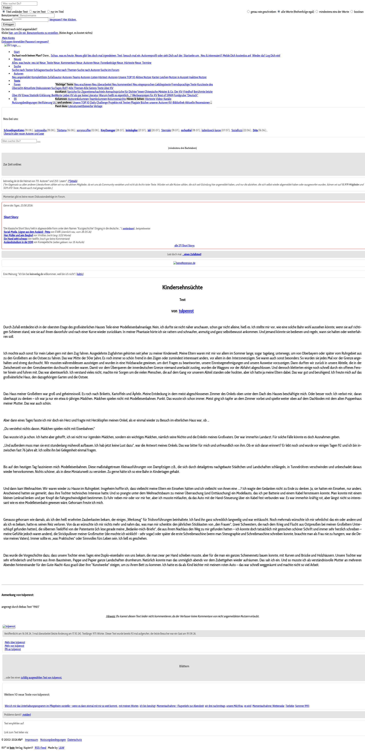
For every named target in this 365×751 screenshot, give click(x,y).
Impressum (31, 740)
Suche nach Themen (65, 70)
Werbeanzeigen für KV (144, 95)
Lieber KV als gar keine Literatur (80, 95)
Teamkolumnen (98, 99)
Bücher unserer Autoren (154, 102)
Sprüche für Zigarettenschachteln (86, 91)
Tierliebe (290, 706)
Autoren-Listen (89, 77)
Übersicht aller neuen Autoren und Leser (24, 133)
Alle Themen (76, 88)
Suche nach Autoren (88, 70)
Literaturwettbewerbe (80, 106)
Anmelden (19, 41)
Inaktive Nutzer (198, 77)
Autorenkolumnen (78, 99)
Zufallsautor (55, 77)
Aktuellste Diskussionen (37, 88)
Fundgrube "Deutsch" (186, 95)
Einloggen (8, 24)
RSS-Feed (40, 747)
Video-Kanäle (163, 99)
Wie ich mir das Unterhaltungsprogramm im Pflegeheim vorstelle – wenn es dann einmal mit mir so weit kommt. (61, 706)
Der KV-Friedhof (183, 91)
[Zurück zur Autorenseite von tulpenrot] (8, 626)
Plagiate (135, 102)
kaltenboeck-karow (211, 130)
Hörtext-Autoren (108, 77)
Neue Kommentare (65, 62)
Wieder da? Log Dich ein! (266, 55)
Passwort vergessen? (37, 41)
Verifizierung (45, 102)
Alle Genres (90, 88)
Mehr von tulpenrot (14, 646)
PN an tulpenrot (13, 649)
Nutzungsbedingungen (24, 102)
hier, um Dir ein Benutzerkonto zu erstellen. (34, 33)
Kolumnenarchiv (117, 99)
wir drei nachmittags (215, 706)
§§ (15, 99)
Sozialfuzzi (237, 130)
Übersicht (17, 88)
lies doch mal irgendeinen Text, (105, 55)
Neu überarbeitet (102, 84)
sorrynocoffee (84, 130)
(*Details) (72, 181)
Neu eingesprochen (144, 84)
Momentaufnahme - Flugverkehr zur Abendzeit (180, 706)
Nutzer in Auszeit (179, 77)
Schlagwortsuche (43, 70)
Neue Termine (143, 62)
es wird (247, 706)
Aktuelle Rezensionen (197, 102)
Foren (17, 84)
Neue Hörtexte (125, 62)
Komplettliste (39, 77)
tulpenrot (186, 310)
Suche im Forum (110, 70)
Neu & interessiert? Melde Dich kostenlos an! (225, 55)
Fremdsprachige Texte (184, 84)
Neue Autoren (84, 62)
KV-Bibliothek (176, 102)
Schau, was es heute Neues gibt (69, 55)
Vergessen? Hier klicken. (62, 19)
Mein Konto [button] (8, 38)
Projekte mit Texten (119, 102)
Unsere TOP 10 (126, 77)
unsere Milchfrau (234, 706)
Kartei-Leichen (160, 77)
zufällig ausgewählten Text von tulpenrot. (41, 677)
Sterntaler (166, 130)
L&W (61, 747)
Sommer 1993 (302, 706)
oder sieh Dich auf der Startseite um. (179, 55)
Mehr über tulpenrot (15, 642)
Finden (6, 7)
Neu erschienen (82, 84)
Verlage (98, 106)
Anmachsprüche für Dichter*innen (125, 91)
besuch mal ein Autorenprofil (140, 55)
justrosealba (41, 130)
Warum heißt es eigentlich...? (115, 95)
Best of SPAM (165, 95)
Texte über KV (105, 88)
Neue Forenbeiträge (104, 62)
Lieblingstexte (163, 84)
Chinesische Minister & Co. (159, 91)
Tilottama (62, 130)
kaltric (80, 274)
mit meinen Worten (129, 706)
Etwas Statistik (30, 95)
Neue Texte (46, 62)
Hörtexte (150, 99)
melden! (26, 714)
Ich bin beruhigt (148, 706)
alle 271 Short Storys (184, 245)
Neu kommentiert (122, 84)
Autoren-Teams (71, 77)
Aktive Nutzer (144, 77)
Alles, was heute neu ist (25, 62)
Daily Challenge (99, 102)
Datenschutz (74, 740)
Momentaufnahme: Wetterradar (268, 706)
